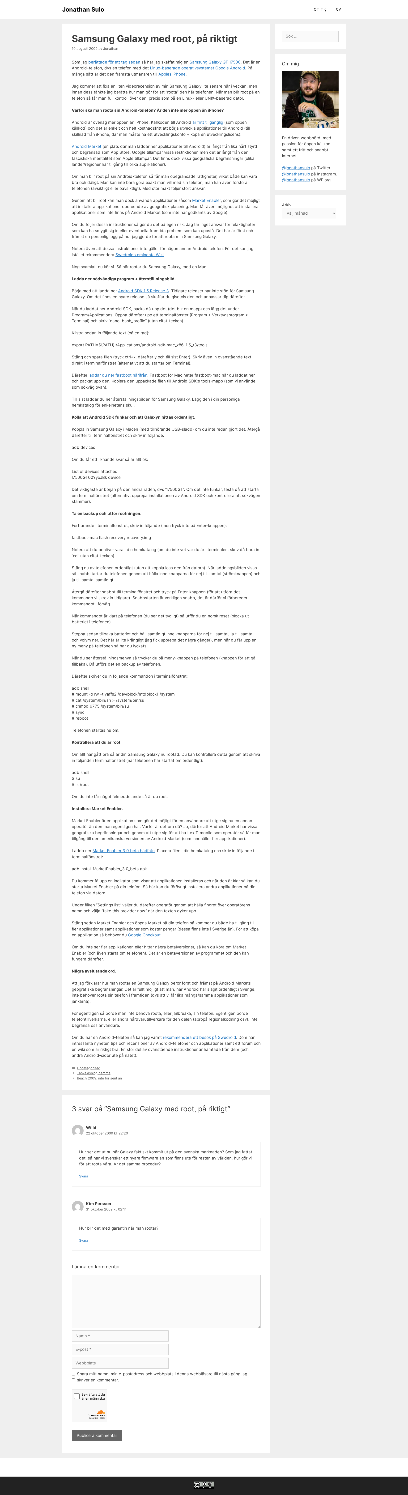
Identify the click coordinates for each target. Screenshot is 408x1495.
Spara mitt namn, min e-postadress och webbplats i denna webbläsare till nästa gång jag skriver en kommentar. (162, 1377)
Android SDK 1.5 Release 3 (143, 291)
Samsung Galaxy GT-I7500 (215, 62)
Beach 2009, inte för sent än (99, 1078)
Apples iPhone (172, 74)
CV (338, 9)
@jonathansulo (296, 168)
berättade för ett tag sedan (114, 62)
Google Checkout (144, 935)
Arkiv (286, 205)
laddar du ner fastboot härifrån (118, 375)
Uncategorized (88, 1068)
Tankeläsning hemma (93, 1073)
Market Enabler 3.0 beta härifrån (124, 850)
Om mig (320, 9)
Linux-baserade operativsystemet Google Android (197, 68)
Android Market (86, 146)
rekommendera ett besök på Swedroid (199, 1037)
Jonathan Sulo (83, 9)
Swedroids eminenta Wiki (139, 254)
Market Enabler (206, 200)
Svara (83, 1176)
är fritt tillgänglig (207, 122)
